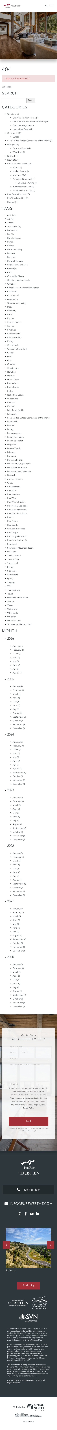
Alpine (10, 219)
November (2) (19, 724)
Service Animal (14, 555)
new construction (15, 479)
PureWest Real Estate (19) (19, 163)
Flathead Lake (13, 333)
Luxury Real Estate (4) (22, 129)
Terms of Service (28, 1131)
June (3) (16, 705)
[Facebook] (26, 1214)
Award (10, 222)
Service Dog (13, 559)
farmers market (14, 322)
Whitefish (11, 616)
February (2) (18, 690)
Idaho (10, 391)
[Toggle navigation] (52, 6)
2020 (10, 957)
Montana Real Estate (17, 467)
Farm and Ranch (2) (22, 148)
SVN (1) (16, 137)
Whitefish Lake (14, 620)
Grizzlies (11, 364)
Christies (11, 284)
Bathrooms (12, 230)
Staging (11, 582)
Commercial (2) (14, 133)
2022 (10, 846)
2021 (10, 901)
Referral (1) (12, 202)
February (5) (18, 857)
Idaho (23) (17, 167)
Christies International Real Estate (23, 287)
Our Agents (28, 1251)
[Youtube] (32, 1214)
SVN (9, 586)
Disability (11, 310)
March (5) (17, 916)
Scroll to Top (28, 1286)
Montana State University (19, 471)
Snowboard (12, 574)
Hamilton (11, 372)
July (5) (16, 709)
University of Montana (17, 597)
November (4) (19, 835)
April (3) (16, 657)
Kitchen (10, 406)
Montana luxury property (18, 463)
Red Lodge (12, 532)
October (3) (18, 720)
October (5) (18, 776)
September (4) (19, 772)
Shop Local (12, 563)
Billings (10, 245)
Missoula (11, 452)
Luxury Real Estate (15, 437)
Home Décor (13, 379)
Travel (10, 594)
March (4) (17, 653)
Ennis (9, 314)
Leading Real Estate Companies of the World (28, 418)
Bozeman (11, 257)
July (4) (16, 820)
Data (9, 307)
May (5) (16, 701)
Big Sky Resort (14, 238)
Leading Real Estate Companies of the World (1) (29, 140)
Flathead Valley (14, 337)
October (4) (18, 832)
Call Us (46, 6)
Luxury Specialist (15, 440)
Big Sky (10, 234)
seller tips (11, 551)
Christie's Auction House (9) (25, 117)
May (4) (16, 924)
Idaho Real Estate (15, 395)
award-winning (14, 226)
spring (10, 578)
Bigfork (10, 242)
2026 (10, 639)
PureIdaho (12, 490)
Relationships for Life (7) (24, 190)
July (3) (16, 669)
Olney (10, 483)
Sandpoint (12, 544)
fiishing (10, 326)
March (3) (17, 749)
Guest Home (13, 368)
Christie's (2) (13, 114)
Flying (10, 341)
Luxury (10, 429)
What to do (12, 613)
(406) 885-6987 (31, 1189)
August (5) (17, 991)
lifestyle (10, 425)
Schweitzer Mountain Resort (20, 548)
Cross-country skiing (16, 303)
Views (10, 605)
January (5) (18, 646)
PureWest (11, 498)
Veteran (10, 601)
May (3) (16, 661)
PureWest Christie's (16, 502)
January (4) (18, 686)
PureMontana (13, 494)
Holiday (10, 375)
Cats (9, 272)
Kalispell (11, 402)
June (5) (16, 816)
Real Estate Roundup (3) (18, 194)
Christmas (12, 291)
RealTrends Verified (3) (17, 198)
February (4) (18, 745)
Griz (9, 360)
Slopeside (12, 571)
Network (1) (12, 156)
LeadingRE (12, 421)
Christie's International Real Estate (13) (31, 121)
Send (28, 1121)
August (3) (17, 673)
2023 (10, 790)
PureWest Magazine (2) (23, 186)
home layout (13, 387)
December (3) (19, 728)
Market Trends (14, 448)
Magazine (11, 444)
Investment (12, 398)
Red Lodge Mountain (17, 536)
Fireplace (11, 330)
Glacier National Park (17, 349)
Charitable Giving (15, 276)
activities (11, 215)
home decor (13, 383)
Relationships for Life (17, 540)
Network (11, 475)
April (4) (16, 697)
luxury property (14, 433)
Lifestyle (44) (13, 144)
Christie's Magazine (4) (23, 125)
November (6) (19, 780)
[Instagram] (20, 1214)
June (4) (16, 665)
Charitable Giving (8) (27, 183)
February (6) (18, 650)
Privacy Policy (28, 1108)
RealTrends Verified (16, 528)
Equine (10, 318)
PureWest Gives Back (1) (24, 179)
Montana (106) (19, 175)
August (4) (17, 768)
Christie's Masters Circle (18, 280)
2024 (10, 734)
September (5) (19, 883)
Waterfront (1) (19, 152)
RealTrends (12, 525)
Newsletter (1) (13, 160)
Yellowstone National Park (19, 624)
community (12, 299)
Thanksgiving (13, 590)
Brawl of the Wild (15, 261)
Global (10, 352)
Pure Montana (14, 486)
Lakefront (11, 414)
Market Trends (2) (21, 171)
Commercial (13, 295)
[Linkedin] (38, 1214)
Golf (9, 356)
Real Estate (12, 521)
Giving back (12, 345)
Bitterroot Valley (14, 249)
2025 (10, 679)
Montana (11, 456)
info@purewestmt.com (31, 1204)
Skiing (10, 567)
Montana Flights (15, 460)
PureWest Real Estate (17, 513)
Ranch (10, 517)
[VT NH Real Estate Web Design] (28, 1407)
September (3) (19, 717)
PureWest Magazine (16, 509)
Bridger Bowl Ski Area (17, 264)
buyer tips (12, 268)
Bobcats (11, 253)
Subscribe (6, 86)
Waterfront (12, 609)
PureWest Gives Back (17, 506)
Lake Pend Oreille (15, 410)
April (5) (16, 976)
